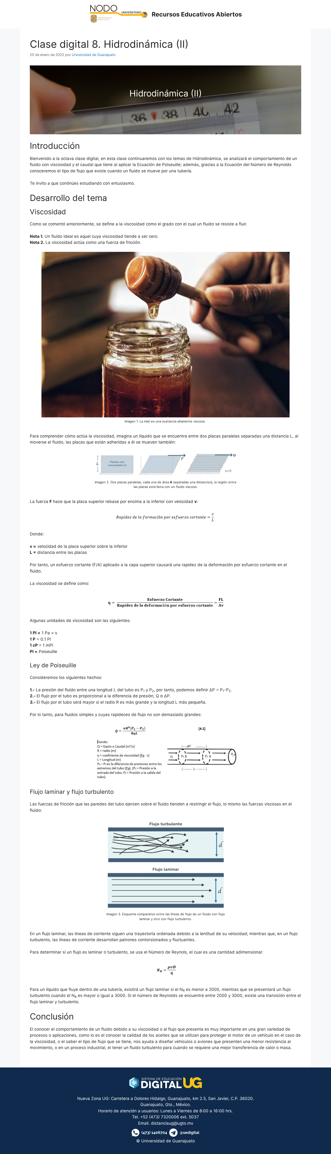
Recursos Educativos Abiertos (197, 14)
